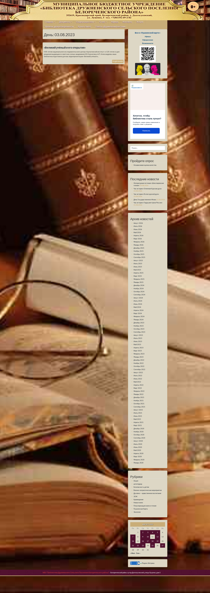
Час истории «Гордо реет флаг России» (148, 203)
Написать (146, 131)
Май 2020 (137, 450)
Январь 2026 (138, 245)
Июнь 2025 (138, 267)
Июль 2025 (138, 263)
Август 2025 (138, 260)
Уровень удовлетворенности (59, 26)
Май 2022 (137, 382)
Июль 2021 (138, 413)
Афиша (114, 22)
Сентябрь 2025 (139, 257)
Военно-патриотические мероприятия (148, 490)
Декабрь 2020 (139, 429)
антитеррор (138, 484)
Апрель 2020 (138, 453)
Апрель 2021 (138, 422)
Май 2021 (137, 419)
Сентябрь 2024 (139, 295)
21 (133, 545)
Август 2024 (138, 298)
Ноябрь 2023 (139, 326)
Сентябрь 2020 (139, 438)
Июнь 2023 (138, 341)
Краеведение (138, 499)
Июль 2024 (138, 301)
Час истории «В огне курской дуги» (146, 194)
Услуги (139, 22)
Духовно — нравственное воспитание (147, 493)
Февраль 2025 (139, 279)
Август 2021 (138, 410)
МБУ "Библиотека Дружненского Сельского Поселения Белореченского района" (76, 572)
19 (157, 541)
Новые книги (138, 503)
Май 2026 (137, 232)
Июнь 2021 (138, 416)
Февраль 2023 (139, 354)
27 (163, 545)
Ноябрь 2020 (139, 432)
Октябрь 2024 (139, 292)
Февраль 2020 (139, 460)
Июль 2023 (138, 338)
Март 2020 (138, 456)
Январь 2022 (138, 394)
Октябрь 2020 (139, 435)
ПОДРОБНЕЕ (118, 61)
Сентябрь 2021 (139, 407)
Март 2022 (138, 388)
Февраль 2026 (139, 242)
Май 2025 (137, 270)
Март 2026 (138, 239)
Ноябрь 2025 (139, 251)
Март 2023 (138, 351)
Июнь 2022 (138, 379)
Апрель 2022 (138, 385)
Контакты (127, 22)
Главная (49, 22)
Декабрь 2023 (139, 323)
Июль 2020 (138, 444)
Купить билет (84, 26)
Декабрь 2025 (139, 248)
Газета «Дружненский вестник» (110, 26)
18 (152, 541)
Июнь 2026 (138, 229)
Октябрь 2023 (139, 329)
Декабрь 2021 (139, 397)
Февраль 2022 (139, 391)
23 (143, 545)
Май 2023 (137, 344)
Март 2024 (138, 313)
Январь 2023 (138, 357)
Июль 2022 (138, 375)
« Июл (132, 553)
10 (148, 537)
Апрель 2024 (138, 310)
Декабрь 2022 (139, 360)
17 (148, 541)
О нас (102, 22)
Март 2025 (138, 276)
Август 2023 (138, 335)
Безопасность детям (141, 487)
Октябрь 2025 (139, 254)
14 (133, 541)
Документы (64, 22)
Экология (137, 512)
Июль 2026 (138, 226)
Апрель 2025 (138, 273)
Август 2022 (138, 372)
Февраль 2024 (139, 316)
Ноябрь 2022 (139, 363)
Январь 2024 (138, 320)
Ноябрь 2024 (139, 288)
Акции (136, 481)
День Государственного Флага (145, 200)
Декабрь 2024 (139, 285)
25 (152, 545)
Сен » (138, 553)
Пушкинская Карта (141, 509)
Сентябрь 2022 (139, 369)
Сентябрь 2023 (139, 332)
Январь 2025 (138, 282)
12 (157, 537)
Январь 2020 (138, 463)
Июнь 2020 (138, 447)
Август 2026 (138, 223)
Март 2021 (138, 425)
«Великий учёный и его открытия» (65, 47)
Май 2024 (137, 307)
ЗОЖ (135, 496)
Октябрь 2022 (139, 366)
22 (138, 545)
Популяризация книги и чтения (145, 506)
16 (143, 541)
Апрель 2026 (138, 235)
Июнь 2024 (138, 304)
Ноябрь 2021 (139, 400)
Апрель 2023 (138, 348)
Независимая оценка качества (145, 165)
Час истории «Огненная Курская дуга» (148, 189)
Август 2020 (138, 441)
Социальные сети (85, 22)
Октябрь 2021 (139, 404)
